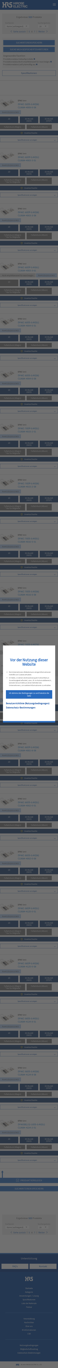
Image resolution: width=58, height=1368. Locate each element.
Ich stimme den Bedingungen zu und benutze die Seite (29, 694)
